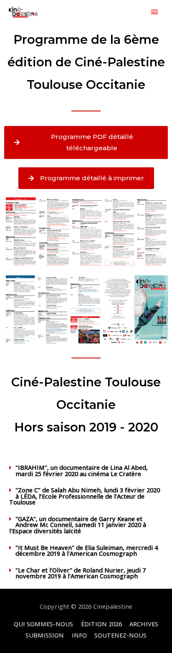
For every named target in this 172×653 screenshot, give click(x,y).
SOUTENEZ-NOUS (120, 635)
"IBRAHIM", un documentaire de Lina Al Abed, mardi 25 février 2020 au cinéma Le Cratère (81, 470)
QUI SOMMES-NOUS (43, 624)
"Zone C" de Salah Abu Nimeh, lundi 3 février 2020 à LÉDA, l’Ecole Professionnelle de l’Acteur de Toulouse (84, 496)
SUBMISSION (44, 635)
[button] (86, 470)
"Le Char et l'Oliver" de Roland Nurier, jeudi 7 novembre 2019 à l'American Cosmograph (80, 573)
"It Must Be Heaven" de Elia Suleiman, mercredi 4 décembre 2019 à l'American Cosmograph (86, 550)
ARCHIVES (143, 624)
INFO (79, 635)
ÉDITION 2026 (101, 624)
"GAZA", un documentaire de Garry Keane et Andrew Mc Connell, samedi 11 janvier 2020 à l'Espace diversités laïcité (77, 524)
